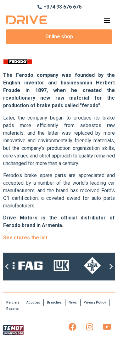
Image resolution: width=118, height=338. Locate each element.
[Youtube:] (107, 327)
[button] (107, 20)
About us (33, 302)
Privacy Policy (95, 302)
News (73, 302)
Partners (13, 302)
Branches (54, 302)
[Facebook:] (72, 327)
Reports (12, 308)
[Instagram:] (90, 327)
